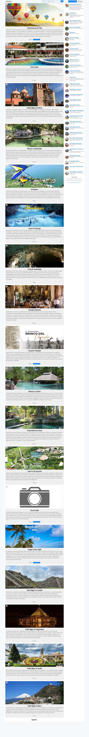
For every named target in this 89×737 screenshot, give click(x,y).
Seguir (31, 39)
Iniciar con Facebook (72, 1)
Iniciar (80, 1)
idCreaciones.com (77, 182)
